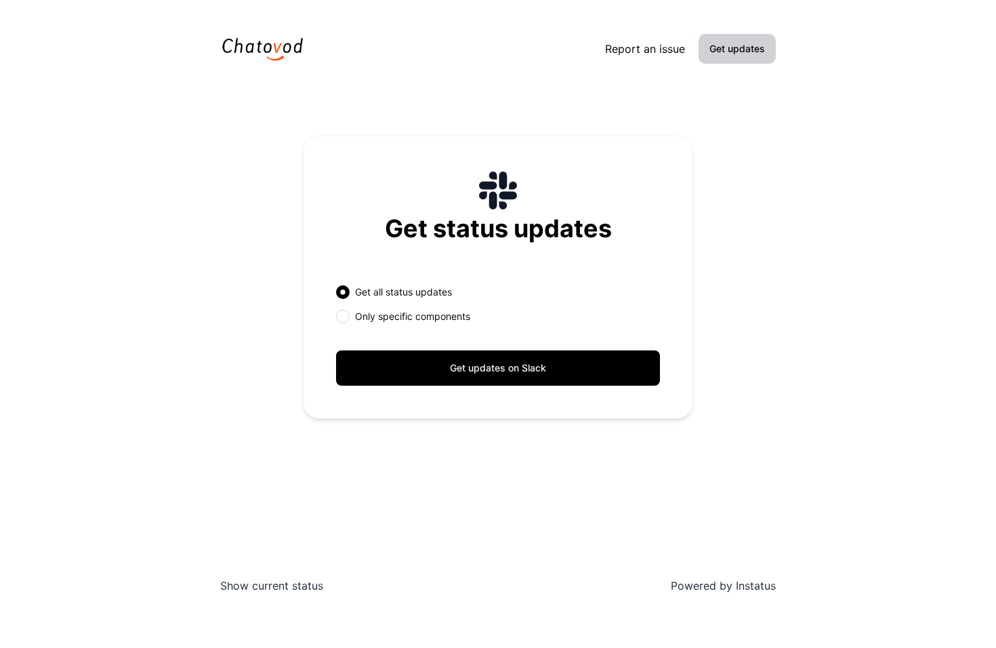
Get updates (737, 48)
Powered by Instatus (723, 585)
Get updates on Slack (498, 367)
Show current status (271, 585)
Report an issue (645, 49)
